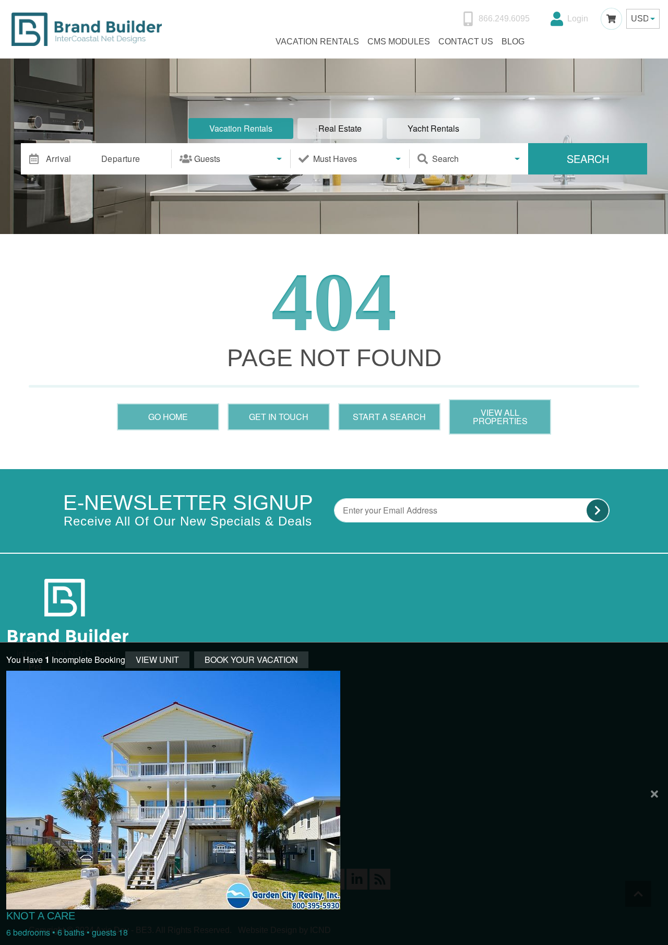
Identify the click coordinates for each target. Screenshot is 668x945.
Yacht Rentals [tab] (433, 128)
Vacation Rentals (317, 41)
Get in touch (278, 417)
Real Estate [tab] (340, 128)
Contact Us (465, 41)
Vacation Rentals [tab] (240, 128)
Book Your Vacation (251, 660)
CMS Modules (398, 41)
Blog (513, 41)
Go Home (168, 417)
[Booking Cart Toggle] (611, 18)
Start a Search (389, 417)
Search (588, 158)
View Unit (157, 660)
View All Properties (500, 416)
